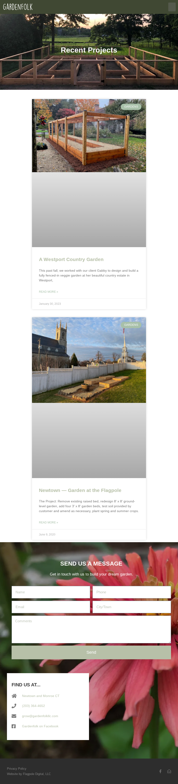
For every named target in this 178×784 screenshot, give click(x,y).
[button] (172, 7)
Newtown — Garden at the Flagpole (80, 490)
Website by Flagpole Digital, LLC (29, 774)
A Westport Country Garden (71, 259)
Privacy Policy (16, 768)
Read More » (48, 291)
